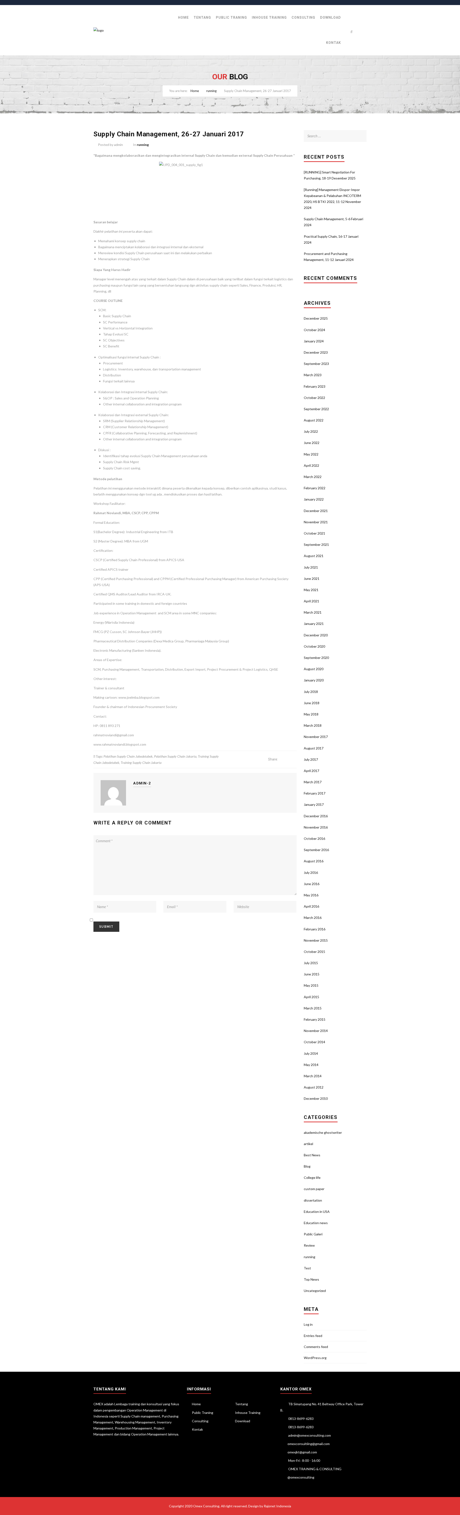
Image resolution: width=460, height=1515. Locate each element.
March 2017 (313, 782)
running (211, 91)
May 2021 (311, 590)
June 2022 (311, 443)
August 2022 (313, 420)
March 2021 (313, 612)
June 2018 (311, 703)
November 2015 (316, 940)
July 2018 (311, 692)
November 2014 (316, 1031)
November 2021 (316, 522)
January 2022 (314, 499)
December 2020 (316, 635)
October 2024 (314, 330)
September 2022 (316, 409)
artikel (308, 1144)
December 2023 (316, 352)
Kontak (333, 43)
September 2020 (316, 658)
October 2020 (314, 646)
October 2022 (314, 398)
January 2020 (314, 680)
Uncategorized (315, 1291)
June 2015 (311, 974)
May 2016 (311, 895)
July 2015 (311, 963)
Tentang (202, 17)
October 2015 (314, 952)
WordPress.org (315, 1358)
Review (309, 1245)
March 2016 (313, 918)
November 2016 (316, 827)
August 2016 (313, 861)
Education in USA (317, 1212)
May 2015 (311, 985)
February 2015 (314, 1019)
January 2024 (314, 341)
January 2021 (314, 624)
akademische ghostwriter (323, 1132)
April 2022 (311, 465)
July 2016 (311, 872)
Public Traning (231, 17)
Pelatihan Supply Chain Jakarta (175, 756)
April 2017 (311, 771)
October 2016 (314, 838)
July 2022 (311, 431)
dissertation (313, 1200)
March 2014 (313, 1076)
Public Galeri (313, 1234)
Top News (311, 1279)
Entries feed (313, 1336)
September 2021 (316, 544)
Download (330, 17)
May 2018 (311, 714)
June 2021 (311, 578)
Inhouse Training (269, 17)
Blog (307, 1166)
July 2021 (311, 567)
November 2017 (316, 737)
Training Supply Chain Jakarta (141, 762)
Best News (312, 1155)
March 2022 (313, 477)
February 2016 (314, 929)
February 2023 (314, 386)
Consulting (303, 17)
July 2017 (311, 759)
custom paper (314, 1189)
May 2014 (311, 1065)
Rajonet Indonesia (277, 1506)
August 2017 (313, 748)
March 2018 (313, 725)
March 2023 (313, 375)
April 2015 (311, 997)
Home (183, 17)
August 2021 (313, 556)
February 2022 (314, 488)
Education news (316, 1223)
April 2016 (311, 906)
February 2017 (314, 793)
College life (312, 1177)
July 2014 (311, 1053)
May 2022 (311, 454)
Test (307, 1268)
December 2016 (316, 816)
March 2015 (313, 1008)
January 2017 (314, 804)
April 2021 (311, 601)
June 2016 (311, 884)
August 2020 (313, 669)
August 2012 (313, 1087)
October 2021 (314, 533)
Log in (308, 1324)
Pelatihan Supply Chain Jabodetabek (128, 756)
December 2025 (316, 318)
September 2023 (316, 364)
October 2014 (314, 1042)
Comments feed (316, 1347)
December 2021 (316, 511)
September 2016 (316, 850)
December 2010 (316, 1098)
